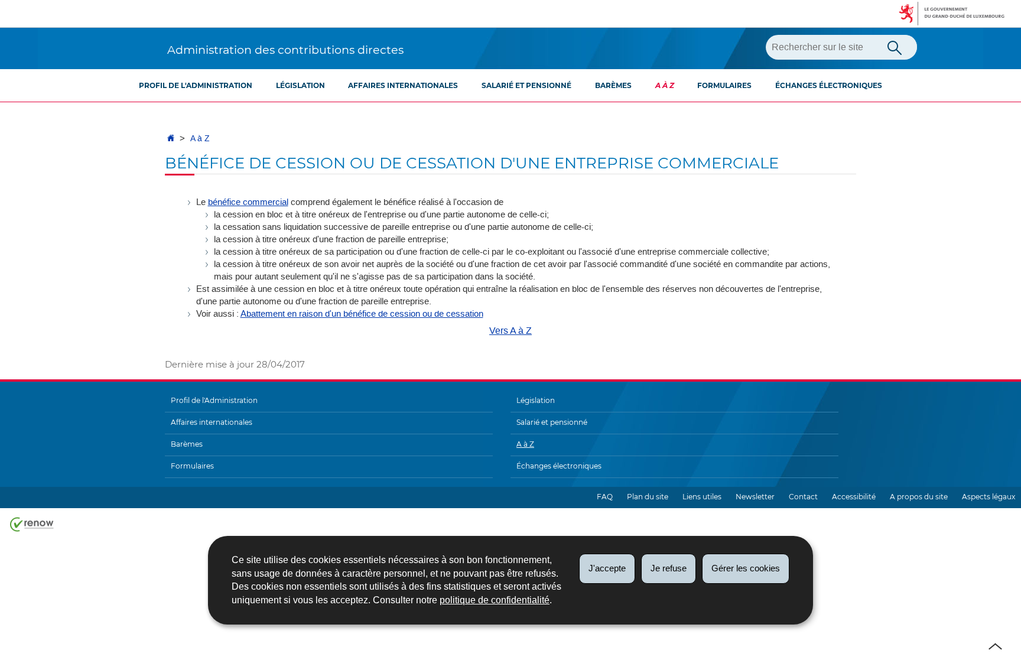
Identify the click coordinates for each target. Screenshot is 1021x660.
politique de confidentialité (494, 600)
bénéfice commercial (248, 202)
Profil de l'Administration (195, 85)
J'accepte (607, 568)
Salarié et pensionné (526, 85)
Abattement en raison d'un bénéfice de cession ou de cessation (361, 314)
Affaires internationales (403, 85)
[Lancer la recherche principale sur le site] (894, 46)
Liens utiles (701, 496)
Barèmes (613, 85)
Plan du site (647, 496)
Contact (803, 496)
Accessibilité (854, 496)
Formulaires (724, 85)
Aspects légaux (988, 496)
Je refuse (669, 568)
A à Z (664, 85)
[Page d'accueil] (170, 139)
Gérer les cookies (745, 568)
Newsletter (755, 496)
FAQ (605, 496)
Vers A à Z (510, 330)
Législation (300, 85)
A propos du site (919, 496)
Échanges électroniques (828, 85)
